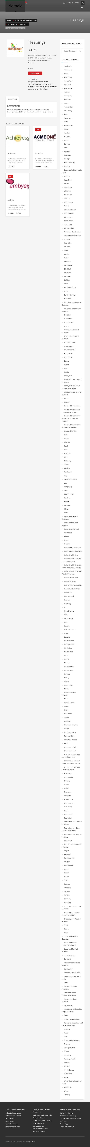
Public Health (69, 803)
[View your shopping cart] (26, 3)
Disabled (67, 269)
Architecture (68, 107)
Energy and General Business (70, 331)
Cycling (66, 254)
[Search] (80, 51)
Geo (65, 483)
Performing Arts (70, 732)
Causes (66, 184)
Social (66, 933)
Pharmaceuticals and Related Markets (71, 768)
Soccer (66, 929)
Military (67, 674)
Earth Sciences (69, 295)
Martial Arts (68, 652)
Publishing (68, 807)
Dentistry (67, 261)
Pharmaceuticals (70, 751)
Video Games (69, 1070)
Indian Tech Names (71, 578)
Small (66, 925)
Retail (66, 869)
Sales (66, 880)
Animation (68, 96)
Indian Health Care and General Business (71, 560)
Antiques (67, 99)
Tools (66, 1033)
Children (67, 191)
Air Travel (67, 85)
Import (66, 540)
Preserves (67, 792)
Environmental (69, 350)
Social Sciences (69, 955)
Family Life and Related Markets (71, 393)
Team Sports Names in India (71, 977)
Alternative (39, 82)
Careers (67, 176)
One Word (68, 714)
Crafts (66, 250)
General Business (70, 479)
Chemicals (68, 187)
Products (67, 796)
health (46, 89)
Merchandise (69, 667)
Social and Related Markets (70, 950)
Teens (66, 1015)
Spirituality (68, 969)
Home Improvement (71, 529)
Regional (67, 854)
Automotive (68, 125)
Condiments (68, 221)
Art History (68, 111)
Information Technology (73, 585)
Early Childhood (70, 287)
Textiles (67, 1029)
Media (66, 659)
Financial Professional (72, 406)
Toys (65, 1037)
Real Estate (68, 814)
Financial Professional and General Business (71, 411)
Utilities (67, 1062)
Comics (66, 206)
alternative (35, 84)
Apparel (67, 103)
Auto (66, 122)
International (69, 596)
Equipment (68, 357)
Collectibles (68, 202)
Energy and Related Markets (70, 337)
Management (69, 644)
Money (66, 681)
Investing (67, 604)
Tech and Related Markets (69, 1000)
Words (66, 1091)
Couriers (67, 247)
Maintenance (69, 641)
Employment (68, 322)
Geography (68, 487)
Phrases (67, 781)
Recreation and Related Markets (71, 835)
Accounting (68, 70)
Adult (66, 74)
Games (66, 464)
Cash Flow (68, 180)
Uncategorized (69, 1059)
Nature (66, 706)
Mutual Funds (69, 703)
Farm (66, 398)
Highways (67, 505)
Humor (66, 536)
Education (68, 299)
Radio (66, 810)
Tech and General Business (69, 987)
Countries (67, 243)
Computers (68, 217)
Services (67, 895)
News (66, 710)
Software (67, 959)
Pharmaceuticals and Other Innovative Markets (71, 762)
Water (66, 1077)
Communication (70, 210)
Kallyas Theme (30, 1141)
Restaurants (68, 865)
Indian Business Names (73, 548)
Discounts (67, 273)
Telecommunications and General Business (72, 1024)
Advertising (68, 77)
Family (66, 372)
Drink (66, 284)
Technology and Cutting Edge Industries (72, 1010)
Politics (66, 788)
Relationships (69, 858)
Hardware (67, 498)
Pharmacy (67, 773)
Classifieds (68, 195)
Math (66, 655)
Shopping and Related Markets (71, 920)
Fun (65, 457)
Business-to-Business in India (72, 171)
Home (66, 513)
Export (66, 365)
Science (67, 884)
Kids (65, 615)
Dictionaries (68, 265)
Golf (65, 490)
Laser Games (69, 618)
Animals (67, 92)
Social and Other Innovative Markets (69, 944)
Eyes (66, 368)
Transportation (69, 1048)
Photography (69, 777)
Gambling (67, 461)
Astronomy (68, 118)
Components (69, 213)
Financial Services (70, 431)
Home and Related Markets (70, 524)
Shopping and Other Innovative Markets (70, 913)
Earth (66, 291)
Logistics (67, 637)
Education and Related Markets (71, 310)
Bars (66, 148)
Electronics (68, 319)
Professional (68, 799)
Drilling (67, 280)
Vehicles (67, 1066)
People (66, 729)
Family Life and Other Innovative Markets (71, 387)
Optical (66, 717)
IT (65, 607)
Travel (66, 1051)
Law (65, 622)
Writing (67, 1095)
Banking (67, 144)
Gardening (68, 472)
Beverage (67, 155)
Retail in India (9, 1118)
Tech (66, 983)
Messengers (68, 670)
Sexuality (67, 899)
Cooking (67, 239)
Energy (66, 326)
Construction (69, 228)
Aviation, (67, 136)
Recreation (68, 818)
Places (66, 785)
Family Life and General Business (72, 380)
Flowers (67, 442)
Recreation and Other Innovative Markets (71, 829)
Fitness (66, 438)
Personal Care (69, 736)
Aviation (67, 133)
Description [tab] (12, 99)
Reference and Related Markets (71, 845)
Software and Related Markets (71, 964)
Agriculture (68, 81)
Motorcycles (68, 685)
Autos (66, 129)
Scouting (67, 888)
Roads (66, 873)
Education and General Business (71, 303)
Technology (68, 1005)
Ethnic (66, 361)
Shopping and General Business (71, 907)
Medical (67, 663)
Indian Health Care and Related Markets (71, 572)
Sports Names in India (72, 973)
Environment (69, 346)
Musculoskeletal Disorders (69, 694)
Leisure (67, 626)
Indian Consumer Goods (73, 551)
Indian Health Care (71, 555)
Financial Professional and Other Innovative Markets (71, 418)
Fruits (66, 450)
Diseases (67, 276)
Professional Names (11, 1124)
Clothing (67, 198)
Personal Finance (70, 740)
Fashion (67, 402)
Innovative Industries (72, 589)
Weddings (68, 1087)
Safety (66, 876)
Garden (67, 468)
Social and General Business (70, 937)
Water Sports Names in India (71, 1082)
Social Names (9, 1121)
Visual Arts (68, 1074)
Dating (66, 258)
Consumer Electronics (72, 232)
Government (68, 494)
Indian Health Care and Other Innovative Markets (71, 566)
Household (68, 533)
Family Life (68, 376)
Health (46, 82)
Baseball (67, 151)
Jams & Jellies (69, 611)
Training (67, 1044)
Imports (67, 544)
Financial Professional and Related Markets (71, 426)
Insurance (68, 592)
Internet (67, 600)
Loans (66, 633)
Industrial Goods (70, 581)
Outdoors (67, 721)
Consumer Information (72, 236)
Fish (65, 435)
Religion (67, 862)
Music (66, 699)
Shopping (67, 902)
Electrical (67, 315)
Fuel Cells (67, 453)
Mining (66, 678)
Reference (68, 841)
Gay (65, 476)
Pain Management (71, 725)
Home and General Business (70, 517)
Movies (66, 689)
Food (66, 446)
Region (66, 851)
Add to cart (35, 73)
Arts (65, 114)
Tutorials (67, 1055)
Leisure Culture (70, 629)
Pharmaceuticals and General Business (71, 755)
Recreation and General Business (72, 823)
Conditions (68, 224)
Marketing (68, 648)
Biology (66, 159)
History (66, 509)
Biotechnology (69, 162)
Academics (68, 66)
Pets (65, 743)
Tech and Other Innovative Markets (69, 994)
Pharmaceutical (70, 747)
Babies (66, 140)
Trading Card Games (71, 1040)
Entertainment (69, 342)
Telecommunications (71, 1019)
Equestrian (68, 353)
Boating (67, 166)
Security (67, 891)
